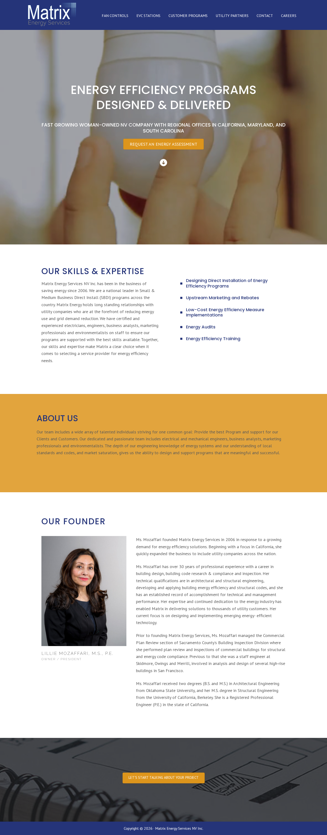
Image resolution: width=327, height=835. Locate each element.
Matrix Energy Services (51, 15)
